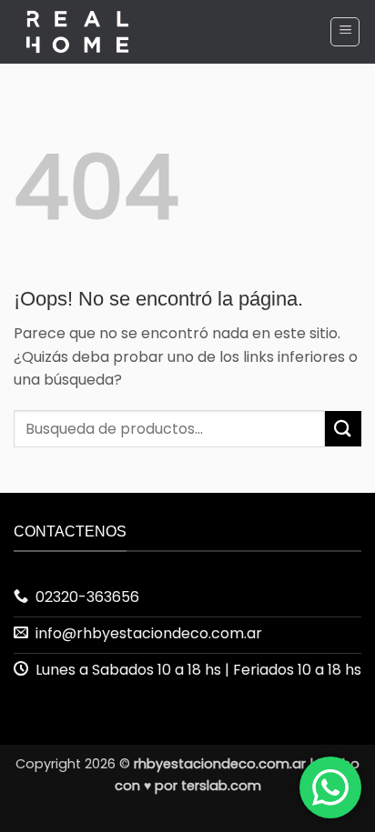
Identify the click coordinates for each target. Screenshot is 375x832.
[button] (345, 31)
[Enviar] (343, 428)
